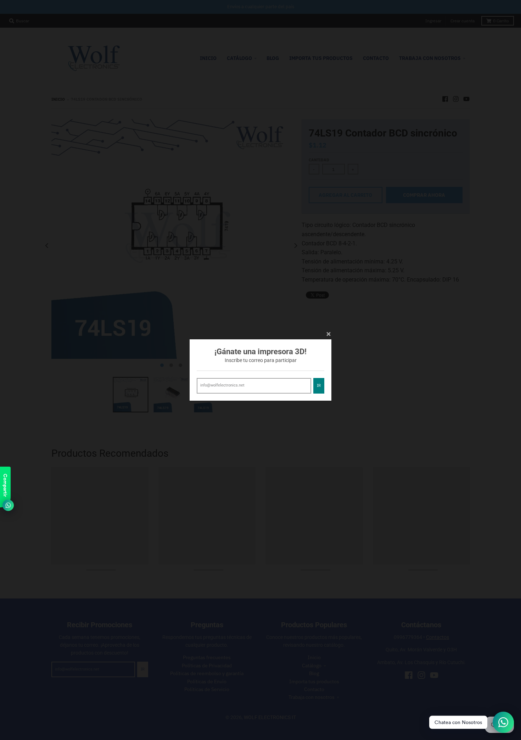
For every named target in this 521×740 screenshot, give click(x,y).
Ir (319, 385)
